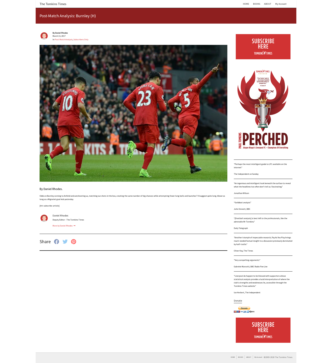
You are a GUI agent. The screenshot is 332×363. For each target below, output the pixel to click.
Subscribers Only (81, 39)
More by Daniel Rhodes (63, 225)
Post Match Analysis (64, 39)
